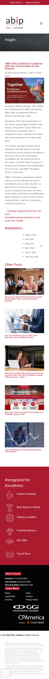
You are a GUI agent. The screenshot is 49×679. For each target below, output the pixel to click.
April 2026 (29, 248)
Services (8, 599)
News (7, 76)
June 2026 (29, 239)
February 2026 (31, 257)
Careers (29, 596)
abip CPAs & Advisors (17, 72)
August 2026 (30, 235)
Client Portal (15, 2)
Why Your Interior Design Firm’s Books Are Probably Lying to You (24, 413)
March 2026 (30, 252)
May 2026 (29, 243)
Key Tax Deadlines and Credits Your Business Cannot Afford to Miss (21, 336)
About (7, 593)
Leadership (10, 596)
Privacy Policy (32, 599)
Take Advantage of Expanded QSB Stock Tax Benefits (23, 450)
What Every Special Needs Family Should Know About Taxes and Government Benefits (23, 299)
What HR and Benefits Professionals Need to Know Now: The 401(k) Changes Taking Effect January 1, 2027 (24, 375)
